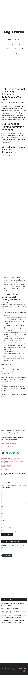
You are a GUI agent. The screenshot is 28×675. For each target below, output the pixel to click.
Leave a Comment (20, 102)
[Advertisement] (14, 14)
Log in (20, 669)
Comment (4, 491)
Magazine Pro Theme (16, 668)
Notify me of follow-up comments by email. (14, 528)
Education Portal (10, 473)
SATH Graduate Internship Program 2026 (11, 608)
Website (3, 520)
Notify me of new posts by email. (11, 531)
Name (3, 506)
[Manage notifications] (24, 671)
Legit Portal (14, 32)
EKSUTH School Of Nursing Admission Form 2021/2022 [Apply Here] (19, 460)
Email (3, 513)
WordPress (15, 669)
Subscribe (6, 555)
